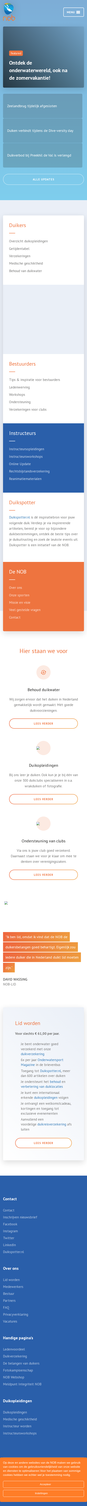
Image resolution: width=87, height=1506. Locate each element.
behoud (55, 1081)
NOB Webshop (13, 1377)
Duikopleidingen (15, 1412)
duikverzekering (32, 1054)
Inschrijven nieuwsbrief (20, 1217)
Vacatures (10, 1321)
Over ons (15, 587)
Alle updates (43, 179)
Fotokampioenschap (18, 1370)
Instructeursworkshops (26, 456)
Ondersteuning (20, 402)
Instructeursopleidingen (26, 449)
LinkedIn (9, 1245)
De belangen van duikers (21, 1363)
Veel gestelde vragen (24, 610)
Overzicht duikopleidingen (28, 241)
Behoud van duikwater (25, 271)
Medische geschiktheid (26, 263)
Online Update (20, 464)
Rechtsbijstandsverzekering (29, 471)
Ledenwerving (19, 387)
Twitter (8, 1238)
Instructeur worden (17, 1426)
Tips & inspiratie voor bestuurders (34, 379)
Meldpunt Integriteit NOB (22, 1384)
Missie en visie (19, 602)
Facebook (10, 1224)
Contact (14, 617)
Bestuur (8, 1293)
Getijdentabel (19, 248)
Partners (9, 1300)
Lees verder (43, 723)
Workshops (17, 394)
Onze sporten (19, 595)
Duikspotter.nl (19, 517)
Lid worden (11, 1280)
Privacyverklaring (15, 1314)
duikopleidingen (45, 1097)
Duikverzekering (15, 1356)
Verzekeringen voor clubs (28, 409)
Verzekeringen (19, 256)
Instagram (10, 1231)
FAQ (6, 1307)
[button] (71, 12)
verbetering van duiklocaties (42, 1086)
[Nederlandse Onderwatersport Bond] (13, 12)
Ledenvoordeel (14, 1349)
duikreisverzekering (51, 1124)
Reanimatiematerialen (25, 479)
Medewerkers (13, 1286)
